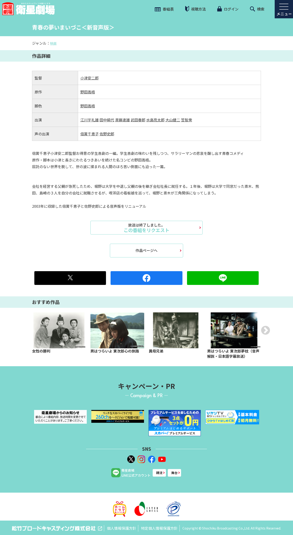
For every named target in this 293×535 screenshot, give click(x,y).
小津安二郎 (89, 78)
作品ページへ (146, 250)
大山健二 (172, 120)
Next (265, 330)
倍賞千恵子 (89, 133)
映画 (53, 43)
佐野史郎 (107, 133)
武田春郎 (138, 120)
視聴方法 (198, 9)
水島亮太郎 (155, 120)
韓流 (159, 472)
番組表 (168, 9)
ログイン (231, 9)
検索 (260, 9)
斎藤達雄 (122, 120)
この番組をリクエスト (146, 227)
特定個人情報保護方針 (159, 528)
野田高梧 (87, 92)
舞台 (174, 472)
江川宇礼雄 (89, 120)
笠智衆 (186, 120)
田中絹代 (107, 120)
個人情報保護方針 (121, 528)
